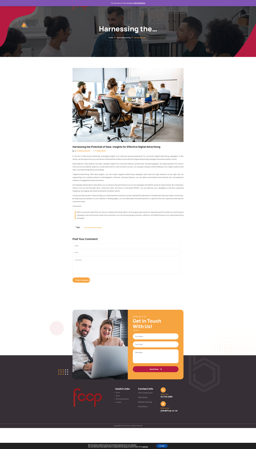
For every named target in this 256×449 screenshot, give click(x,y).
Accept (162, 446)
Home (111, 37)
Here (136, 3)
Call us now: (164, 394)
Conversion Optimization (93, 227)
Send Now (154, 369)
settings (145, 447)
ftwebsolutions (83, 151)
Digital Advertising (123, 37)
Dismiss (141, 3)
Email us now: (165, 408)
